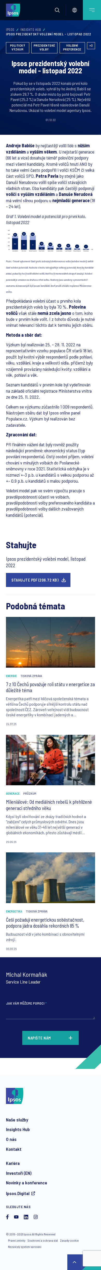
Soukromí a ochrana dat (42, 1240)
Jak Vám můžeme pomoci (26, 1003)
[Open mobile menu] (92, 10)
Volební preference (72, 47)
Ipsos (10, 30)
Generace (13, 793)
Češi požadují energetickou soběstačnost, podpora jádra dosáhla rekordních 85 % (45, 923)
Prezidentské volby (44, 47)
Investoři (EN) (18, 1173)
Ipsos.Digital (18, 1193)
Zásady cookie (69, 1240)
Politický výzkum (17, 47)
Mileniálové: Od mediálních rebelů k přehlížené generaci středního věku (49, 805)
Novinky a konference (26, 1182)
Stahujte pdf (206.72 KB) (35, 580)
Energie (11, 676)
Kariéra (13, 1163)
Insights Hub (30, 30)
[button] (57, 10)
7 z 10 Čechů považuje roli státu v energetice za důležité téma (50, 687)
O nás (11, 1139)
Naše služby (17, 1119)
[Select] (74, 10)
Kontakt (13, 1149)
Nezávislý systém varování (24, 1246)
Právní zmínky (16, 1240)
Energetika (14, 911)
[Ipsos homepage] (14, 9)
